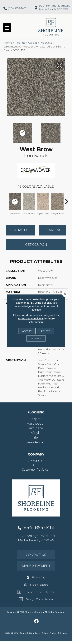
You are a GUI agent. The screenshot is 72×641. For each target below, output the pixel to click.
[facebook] (36, 621)
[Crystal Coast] (43, 201)
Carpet (32, 42)
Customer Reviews (35, 469)
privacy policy (41, 314)
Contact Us (20, 230)
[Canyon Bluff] (57, 201)
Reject (45, 330)
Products (46, 42)
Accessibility (11, 633)
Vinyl (35, 433)
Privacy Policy (49, 633)
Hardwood (35, 423)
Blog (35, 465)
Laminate (35, 428)
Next (66, 131)
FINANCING (52, 230)
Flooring (20, 42)
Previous (6, 131)
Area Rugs (35, 442)
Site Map (62, 633)
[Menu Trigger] (7, 27)
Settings (36, 338)
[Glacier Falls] (29, 201)
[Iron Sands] (15, 201)
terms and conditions (31, 318)
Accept (26, 330)
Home (8, 42)
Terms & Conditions (30, 633)
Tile (35, 437)
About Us (35, 461)
